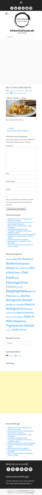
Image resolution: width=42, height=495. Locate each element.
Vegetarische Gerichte (20, 325)
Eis (21, 273)
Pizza (26, 309)
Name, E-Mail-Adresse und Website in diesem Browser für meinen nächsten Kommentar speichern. (19, 202)
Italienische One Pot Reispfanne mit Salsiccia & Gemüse (20, 220)
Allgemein (9, 259)
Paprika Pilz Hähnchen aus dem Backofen (22, 234)
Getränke (19, 287)
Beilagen (11, 267)
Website (8, 189)
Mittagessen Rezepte (19, 300)
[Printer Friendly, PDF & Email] (16, 98)
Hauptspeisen (16, 291)
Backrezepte (23, 263)
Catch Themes (30, 493)
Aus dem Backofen (23, 259)
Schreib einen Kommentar (19, 93)
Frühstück (11, 287)
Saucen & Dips (11, 317)
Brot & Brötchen (22, 268)
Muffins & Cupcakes (15, 304)
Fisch (16, 278)
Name (7, 173)
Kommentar (10, 146)
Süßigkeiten (19, 321)
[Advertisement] (21, 62)
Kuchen (19, 296)
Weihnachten (19, 329)
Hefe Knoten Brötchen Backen (18, 240)
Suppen (20, 317)
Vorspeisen (9, 330)
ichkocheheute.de (22, 30)
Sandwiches (28, 312)
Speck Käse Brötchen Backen (17, 229)
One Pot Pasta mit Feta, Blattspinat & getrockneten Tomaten (20, 223)
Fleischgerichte (17, 282)
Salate (19, 312)
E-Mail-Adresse (10, 181)
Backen (11, 263)
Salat (14, 313)
